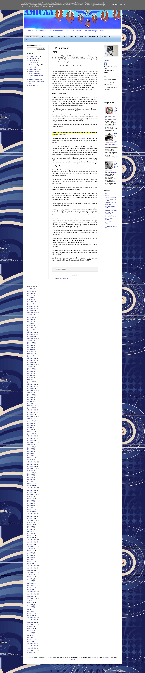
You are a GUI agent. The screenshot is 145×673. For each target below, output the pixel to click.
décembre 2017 (32, 514)
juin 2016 (30, 553)
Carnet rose (32, 63)
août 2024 (30, 341)
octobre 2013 (31, 622)
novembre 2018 (32, 490)
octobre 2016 (31, 544)
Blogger (72, 659)
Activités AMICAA (34, 56)
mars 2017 (30, 533)
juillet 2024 (30, 343)
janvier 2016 (31, 563)
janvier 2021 (31, 434)
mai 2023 (30, 373)
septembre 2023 (32, 364)
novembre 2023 (32, 360)
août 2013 (30, 626)
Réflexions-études (34, 79)
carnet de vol (32, 58)
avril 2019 (30, 479)
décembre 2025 (32, 306)
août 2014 (30, 600)
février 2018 (30, 509)
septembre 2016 (32, 546)
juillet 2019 (30, 473)
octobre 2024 (31, 336)
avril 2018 (30, 505)
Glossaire (29, 40)
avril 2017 (30, 531)
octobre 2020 (31, 440)
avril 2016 (30, 557)
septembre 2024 (32, 338)
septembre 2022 (32, 390)
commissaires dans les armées (111, 203)
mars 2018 (30, 507)
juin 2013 (30, 631)
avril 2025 (30, 323)
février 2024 (30, 354)
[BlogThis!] (59, 269)
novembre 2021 (32, 412)
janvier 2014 (31, 615)
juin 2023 (30, 371)
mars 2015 (30, 585)
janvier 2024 (31, 356)
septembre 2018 (32, 494)
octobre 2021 (31, 414)
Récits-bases (33, 71)
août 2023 (30, 367)
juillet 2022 (30, 395)
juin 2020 (30, 449)
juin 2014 (30, 605)
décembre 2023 (32, 358)
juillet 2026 (30, 291)
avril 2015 (30, 583)
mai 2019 (30, 477)
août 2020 (30, 444)
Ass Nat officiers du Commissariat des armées (110, 199)
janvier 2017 (31, 537)
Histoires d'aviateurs (111, 210)
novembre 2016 (32, 542)
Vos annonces (33, 85)
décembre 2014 (32, 592)
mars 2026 (30, 300)
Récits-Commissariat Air (36, 76)
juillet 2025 (30, 317)
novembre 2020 (32, 438)
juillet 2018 (30, 498)
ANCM (107, 195)
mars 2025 (30, 325)
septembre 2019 (32, 468)
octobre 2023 (31, 362)
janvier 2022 (31, 408)
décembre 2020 (32, 436)
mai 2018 (30, 503)
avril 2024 (30, 349)
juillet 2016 (30, 550)
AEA (106, 193)
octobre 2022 (31, 388)
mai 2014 (30, 607)
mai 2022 (30, 399)
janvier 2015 (31, 589)
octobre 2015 (31, 570)
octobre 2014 (31, 596)
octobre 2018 (31, 492)
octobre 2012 (31, 648)
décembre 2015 (32, 566)
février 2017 (30, 535)
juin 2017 (30, 527)
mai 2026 (30, 295)
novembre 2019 (32, 464)
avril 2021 (30, 427)
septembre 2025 (32, 312)
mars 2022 (30, 403)
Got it (122, 5)
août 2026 (30, 289)
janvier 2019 (31, 486)
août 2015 (30, 574)
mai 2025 (30, 321)
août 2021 (30, 418)
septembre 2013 (32, 624)
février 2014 (30, 613)
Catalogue (82, 36)
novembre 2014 (32, 594)
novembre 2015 (32, 568)
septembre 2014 (32, 598)
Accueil (74, 275)
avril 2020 (30, 453)
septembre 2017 (32, 520)
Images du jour (94, 36)
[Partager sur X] (61, 269)
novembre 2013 (32, 620)
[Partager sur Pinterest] (65, 269)
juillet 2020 (30, 447)
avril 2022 (30, 401)
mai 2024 (30, 347)
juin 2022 (30, 397)
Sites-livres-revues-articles (36, 81)
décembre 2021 (32, 410)
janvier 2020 (31, 460)
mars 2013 (30, 637)
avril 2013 (30, 635)
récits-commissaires (34, 73)
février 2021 (30, 431)
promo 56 (108, 222)
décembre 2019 (32, 462)
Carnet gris (32, 60)
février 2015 (30, 587)
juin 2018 (30, 501)
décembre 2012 (32, 644)
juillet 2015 (30, 576)
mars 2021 (30, 429)
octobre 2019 (31, 466)
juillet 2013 (30, 628)
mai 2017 (30, 529)
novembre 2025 (32, 308)
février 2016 (30, 561)
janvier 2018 (31, 512)
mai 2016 (30, 555)
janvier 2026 (31, 304)
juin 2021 (30, 423)
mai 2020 (30, 451)
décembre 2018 (32, 488)
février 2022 (30, 406)
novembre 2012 (32, 646)
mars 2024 (30, 351)
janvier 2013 (31, 641)
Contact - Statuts (61, 36)
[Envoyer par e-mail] (57, 269)
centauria (107, 657)
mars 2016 (30, 559)
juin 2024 (30, 345)
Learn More (114, 5)
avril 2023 (30, 375)
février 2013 (30, 639)
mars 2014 (30, 611)
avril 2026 (30, 297)
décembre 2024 (32, 332)
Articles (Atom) (64, 278)
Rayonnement (33, 69)
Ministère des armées (109, 218)
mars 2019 (30, 481)
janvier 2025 (31, 330)
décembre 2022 (32, 384)
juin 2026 (30, 293)
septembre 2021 (32, 416)
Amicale (73, 36)
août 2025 (30, 315)
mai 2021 (30, 425)
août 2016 (30, 548)
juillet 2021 (30, 421)
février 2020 (30, 457)
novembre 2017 (32, 516)
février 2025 (30, 328)
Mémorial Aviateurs (110, 216)
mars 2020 (30, 455)
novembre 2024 (32, 334)
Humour (31, 67)
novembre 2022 (32, 386)
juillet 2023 (30, 369)
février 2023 (30, 380)
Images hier (106, 36)
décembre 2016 (32, 540)
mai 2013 (30, 633)
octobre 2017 (31, 518)
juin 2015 (30, 579)
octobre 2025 (31, 310)
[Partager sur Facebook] (63, 269)
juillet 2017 (30, 524)
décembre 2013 (32, 618)
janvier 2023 (31, 382)
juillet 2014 (30, 602)
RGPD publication (32, 36)
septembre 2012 (32, 650)
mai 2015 (30, 581)
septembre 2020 (32, 442)
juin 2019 (30, 475)
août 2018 (30, 496)
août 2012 (30, 652)
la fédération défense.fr (109, 213)
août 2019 (30, 470)
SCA (106, 224)
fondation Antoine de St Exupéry (111, 207)
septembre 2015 (32, 572)
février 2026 (30, 302)
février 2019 (30, 483)
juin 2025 (30, 319)
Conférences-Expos (34, 65)
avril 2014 (30, 609)
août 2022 (30, 392)
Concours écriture (47, 36)
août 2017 (30, 522)
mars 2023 (30, 377)
